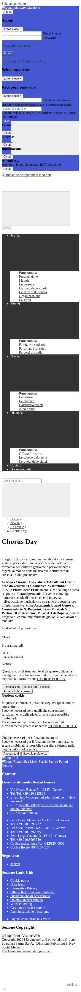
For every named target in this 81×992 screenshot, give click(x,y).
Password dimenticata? (17, 45)
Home (14, 519)
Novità (15, 523)
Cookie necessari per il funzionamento (28, 737)
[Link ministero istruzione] (21, 7)
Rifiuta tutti (37, 686)
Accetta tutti (17, 691)
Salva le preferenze (35, 753)
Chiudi (7, 132)
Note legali (17, 884)
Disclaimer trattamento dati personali (26, 951)
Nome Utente (52, 33)
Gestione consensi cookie (27, 907)
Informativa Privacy (23, 888)
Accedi (7, 11)
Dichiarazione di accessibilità (30, 896)
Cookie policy (20, 880)
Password (49, 38)
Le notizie (17, 527)
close (6, 228)
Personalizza (11, 686)
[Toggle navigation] (36, 209)
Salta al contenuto (14, 3)
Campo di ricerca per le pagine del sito (28, 476)
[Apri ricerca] (45, 138)
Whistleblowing (21, 904)
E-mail (47, 100)
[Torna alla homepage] (26, 175)
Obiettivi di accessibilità (26, 900)
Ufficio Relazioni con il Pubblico (32, 892)
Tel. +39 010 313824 (30, 793)
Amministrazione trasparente (29, 911)
